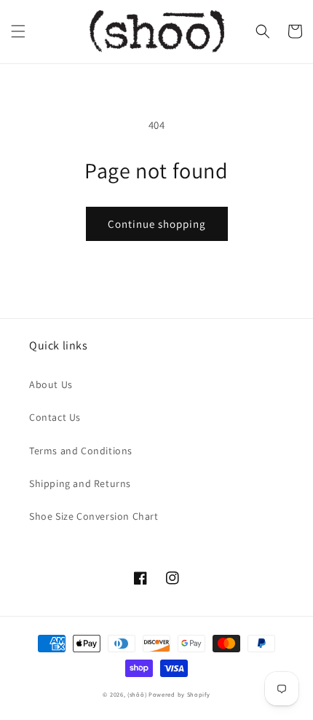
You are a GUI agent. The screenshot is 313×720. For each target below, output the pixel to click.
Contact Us (55, 417)
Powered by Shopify (179, 694)
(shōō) (137, 694)
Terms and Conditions (80, 450)
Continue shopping (157, 224)
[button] (18, 31)
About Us (51, 384)
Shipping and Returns (80, 483)
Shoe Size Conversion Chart (94, 516)
